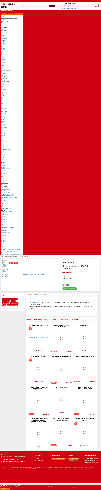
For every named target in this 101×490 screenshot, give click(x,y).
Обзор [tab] (29, 295)
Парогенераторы (5, 192)
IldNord (3, 43)
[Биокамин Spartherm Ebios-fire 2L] (38, 337)
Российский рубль (73, 458)
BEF (2, 46)
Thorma (3, 132)
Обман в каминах (69, 288)
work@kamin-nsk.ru (71, 6)
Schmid (3, 62)
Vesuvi (2, 148)
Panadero (3, 89)
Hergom (3, 54)
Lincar (2, 121)
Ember (2, 140)
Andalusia (3, 175)
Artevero (3, 164)
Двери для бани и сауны (7, 195)
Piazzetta (3, 49)
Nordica (3, 124)
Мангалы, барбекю (6, 208)
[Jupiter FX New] (84, 337)
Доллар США (71, 460)
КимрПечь (4, 156)
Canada (3, 146)
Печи (2, 83)
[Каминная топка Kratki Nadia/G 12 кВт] (61, 370)
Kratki (2, 29)
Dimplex (3, 167)
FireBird (3, 40)
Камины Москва (6, 256)
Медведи (3, 229)
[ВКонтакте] (63, 285)
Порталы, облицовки (6, 149)
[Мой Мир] (68, 285)
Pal (2, 138)
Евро (77, 460)
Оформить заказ (39, 460)
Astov (2, 22)
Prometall (3, 108)
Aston (2, 99)
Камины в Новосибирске (58, 458)
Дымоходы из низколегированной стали (11, 254)
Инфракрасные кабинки (7, 194)
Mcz (2, 67)
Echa (2, 65)
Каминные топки (5, 70)
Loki (2, 92)
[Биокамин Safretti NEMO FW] (38, 368)
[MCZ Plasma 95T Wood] (61, 400)
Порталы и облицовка (12, 305)
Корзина (37, 458)
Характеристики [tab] (40, 295)
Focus (2, 53)
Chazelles (3, 73)
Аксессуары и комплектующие (10, 298)
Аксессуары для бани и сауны (9, 199)
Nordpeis (3, 145)
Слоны (3, 238)
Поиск (52, 6)
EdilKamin (3, 170)
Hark (2, 114)
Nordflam (3, 137)
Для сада (3, 200)
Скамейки (3, 235)
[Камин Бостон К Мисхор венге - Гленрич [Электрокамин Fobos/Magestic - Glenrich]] (38, 433)
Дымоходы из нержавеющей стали (10, 249)
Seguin (3, 48)
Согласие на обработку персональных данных (13, 461)
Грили (2, 205)
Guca (2, 87)
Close (2, 16)
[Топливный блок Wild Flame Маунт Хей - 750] (84, 432)
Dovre (2, 143)
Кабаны (3, 219)
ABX (2, 94)
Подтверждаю (5, 489)
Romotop (3, 129)
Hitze (2, 56)
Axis (2, 72)
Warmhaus (4, 75)
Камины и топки (5, 34)
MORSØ (3, 110)
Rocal (2, 64)
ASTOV (3, 162)
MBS (2, 122)
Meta (2, 26)
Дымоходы (4, 241)
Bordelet (3, 154)
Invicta (2, 116)
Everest (3, 57)
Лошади (3, 225)
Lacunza (3, 91)
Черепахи (3, 233)
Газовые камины (5, 81)
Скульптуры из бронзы (7, 211)
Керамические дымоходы (8, 251)
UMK (2, 246)
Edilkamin (3, 113)
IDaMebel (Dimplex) (6, 168)
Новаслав (3, 126)
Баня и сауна (6, 301)
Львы (2, 224)
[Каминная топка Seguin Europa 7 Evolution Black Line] (61, 432)
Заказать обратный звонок (69, 8)
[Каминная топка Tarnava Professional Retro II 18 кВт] (84, 401)
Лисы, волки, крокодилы (7, 227)
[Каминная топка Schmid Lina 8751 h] (84, 368)
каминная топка (35, 302)
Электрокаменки (5, 189)
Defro (2, 60)
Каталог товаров (6, 10)
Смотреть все (4, 37)
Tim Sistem (4, 127)
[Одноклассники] (66, 285)
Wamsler (3, 133)
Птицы (3, 216)
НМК (2, 97)
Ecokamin (3, 76)
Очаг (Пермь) (4, 191)
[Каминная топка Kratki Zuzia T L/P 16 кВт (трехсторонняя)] (38, 401)
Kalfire (2, 45)
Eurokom (3, 141)
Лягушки (3, 230)
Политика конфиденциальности (9, 459)
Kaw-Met (3, 30)
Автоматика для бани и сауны (9, 197)
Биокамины (4, 38)
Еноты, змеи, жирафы (6, 218)
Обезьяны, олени (5, 232)
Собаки (3, 240)
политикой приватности (73, 487)
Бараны (3, 221)
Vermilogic (3, 248)
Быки (2, 222)
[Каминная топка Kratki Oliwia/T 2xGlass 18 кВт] (61, 338)
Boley (2, 51)
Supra (2, 130)
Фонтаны (3, 237)
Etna (2, 24)
